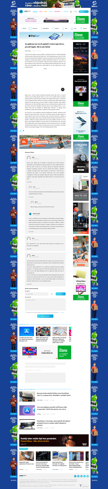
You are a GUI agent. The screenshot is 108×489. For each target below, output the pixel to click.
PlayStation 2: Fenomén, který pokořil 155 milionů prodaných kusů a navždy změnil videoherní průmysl (53, 423)
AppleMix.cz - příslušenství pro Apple (60, 485)
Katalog (51, 11)
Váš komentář (28, 297)
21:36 (35, 159)
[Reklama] (13, 4)
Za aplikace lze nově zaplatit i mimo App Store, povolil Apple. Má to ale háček (44, 45)
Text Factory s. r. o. (33, 479)
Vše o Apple (28, 51)
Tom (33, 238)
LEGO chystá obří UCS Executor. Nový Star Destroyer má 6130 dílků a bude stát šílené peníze (42, 464)
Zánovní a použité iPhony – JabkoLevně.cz (37, 486)
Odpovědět (29, 182)
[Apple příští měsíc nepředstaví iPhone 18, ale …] (26, 456)
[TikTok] (84, 476)
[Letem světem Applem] (25, 11)
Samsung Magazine (23, 485)
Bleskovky (57, 11)
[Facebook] (75, 476)
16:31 (35, 257)
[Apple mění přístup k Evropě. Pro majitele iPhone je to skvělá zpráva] (59, 456)
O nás (27, 482)
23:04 (36, 215)
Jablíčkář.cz (29, 485)
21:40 (36, 188)
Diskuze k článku (29, 152)
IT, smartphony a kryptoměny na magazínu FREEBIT (42, 485)
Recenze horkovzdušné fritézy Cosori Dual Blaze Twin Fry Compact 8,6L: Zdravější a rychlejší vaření (54, 394)
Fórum (40, 11)
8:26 (38, 203)
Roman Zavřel (36, 213)
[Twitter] (78, 476)
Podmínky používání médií (31, 481)
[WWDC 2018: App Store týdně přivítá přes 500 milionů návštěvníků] (43, 331)
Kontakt (66, 11)
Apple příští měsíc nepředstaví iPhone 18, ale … (26, 463)
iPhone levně (25, 486)
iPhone (39, 414)
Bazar (45, 11)
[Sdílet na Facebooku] (20, 130)
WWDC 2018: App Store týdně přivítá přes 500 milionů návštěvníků (42, 339)
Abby (33, 157)
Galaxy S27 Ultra (48, 486)
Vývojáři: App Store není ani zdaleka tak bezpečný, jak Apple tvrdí (26, 339)
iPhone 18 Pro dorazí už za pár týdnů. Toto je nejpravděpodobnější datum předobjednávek (76, 464)
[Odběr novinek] (71, 12)
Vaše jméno (27, 291)
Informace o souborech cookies (58, 481)
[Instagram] (81, 476)
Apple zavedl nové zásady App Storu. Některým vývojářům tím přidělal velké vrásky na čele (59, 340)
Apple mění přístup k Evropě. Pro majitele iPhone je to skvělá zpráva (59, 463)
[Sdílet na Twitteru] (23, 130)
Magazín (35, 11)
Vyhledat (83, 11)
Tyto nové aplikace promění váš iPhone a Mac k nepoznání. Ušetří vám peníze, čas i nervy (52, 408)
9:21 (35, 239)
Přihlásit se (60, 294)
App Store (21, 131)
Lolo (34, 187)
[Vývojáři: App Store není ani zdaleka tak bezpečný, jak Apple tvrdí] (26, 331)
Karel (36, 202)
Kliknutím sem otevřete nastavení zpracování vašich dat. (39, 482)
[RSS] (87, 476)
